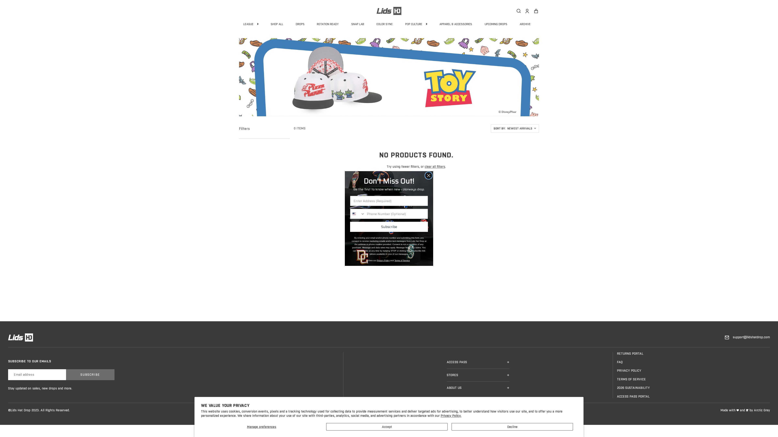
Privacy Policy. (451, 416)
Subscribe (389, 227)
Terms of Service (402, 260)
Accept (387, 427)
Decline (512, 427)
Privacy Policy (383, 260)
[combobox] (357, 214)
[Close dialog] (428, 175)
